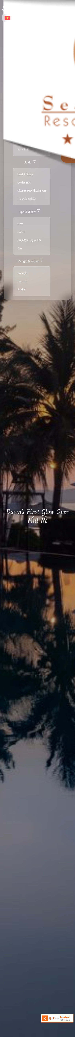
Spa (19, 248)
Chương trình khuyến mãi (31, 190)
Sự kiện (21, 289)
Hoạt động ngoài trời (29, 240)
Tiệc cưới (22, 281)
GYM (20, 223)
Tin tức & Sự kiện (26, 199)
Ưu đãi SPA (23, 182)
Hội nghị (22, 273)
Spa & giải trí (27, 212)
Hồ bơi (21, 232)
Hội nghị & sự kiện (28, 261)
